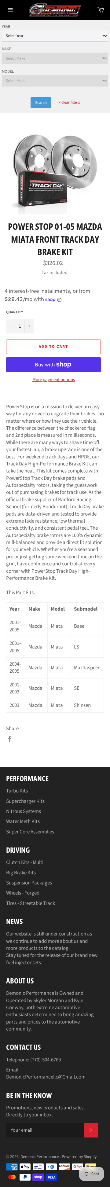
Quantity (14, 312)
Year (6, 26)
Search (41, 102)
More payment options (53, 380)
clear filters (69, 102)
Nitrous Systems (23, 811)
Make (6, 49)
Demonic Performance (40, 1156)
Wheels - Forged (22, 893)
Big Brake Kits (21, 872)
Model (8, 71)
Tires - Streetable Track (30, 903)
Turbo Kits (17, 791)
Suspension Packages (29, 883)
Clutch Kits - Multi (24, 862)
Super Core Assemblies (30, 832)
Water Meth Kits (23, 821)
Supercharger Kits (25, 801)
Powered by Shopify (79, 1156)
